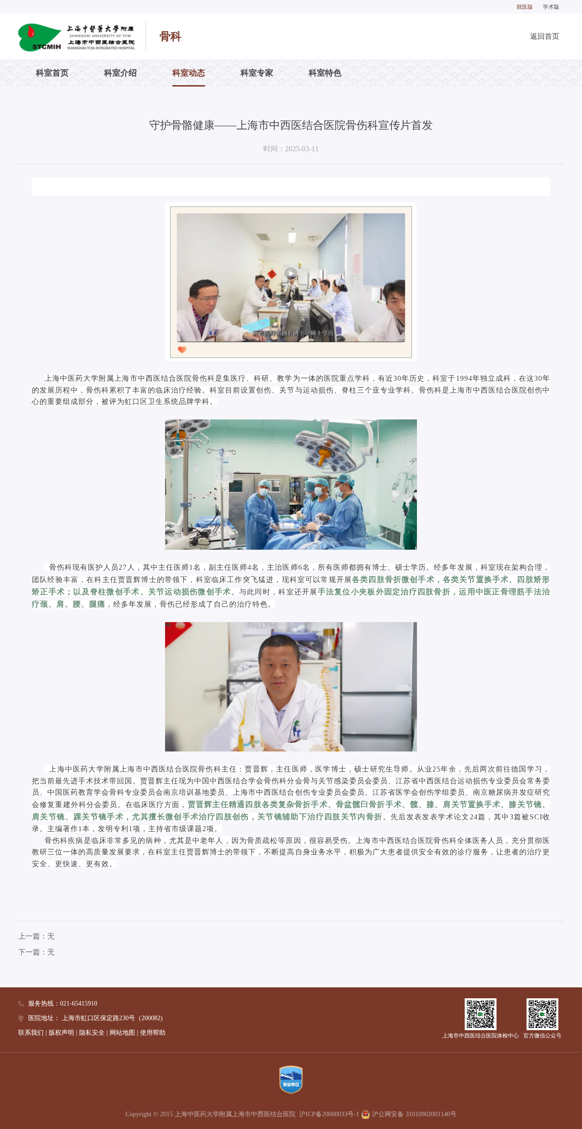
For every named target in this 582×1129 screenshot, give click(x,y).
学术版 (551, 7)
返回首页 (544, 36)
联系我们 (31, 1032)
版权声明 (61, 1032)
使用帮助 (153, 1032)
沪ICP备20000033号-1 (329, 1114)
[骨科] (76, 36)
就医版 (525, 7)
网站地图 (122, 1032)
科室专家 (257, 72)
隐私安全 (92, 1032)
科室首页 (52, 72)
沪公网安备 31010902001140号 (413, 1114)
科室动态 (188, 72)
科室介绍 (120, 72)
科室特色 (325, 72)
